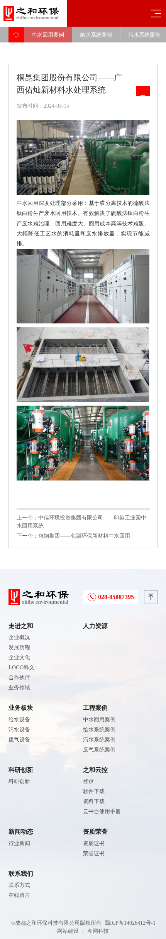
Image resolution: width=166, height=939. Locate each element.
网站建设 (68, 931)
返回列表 (143, 91)
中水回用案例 (48, 35)
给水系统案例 (96, 35)
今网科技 (98, 931)
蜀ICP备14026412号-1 (130, 923)
